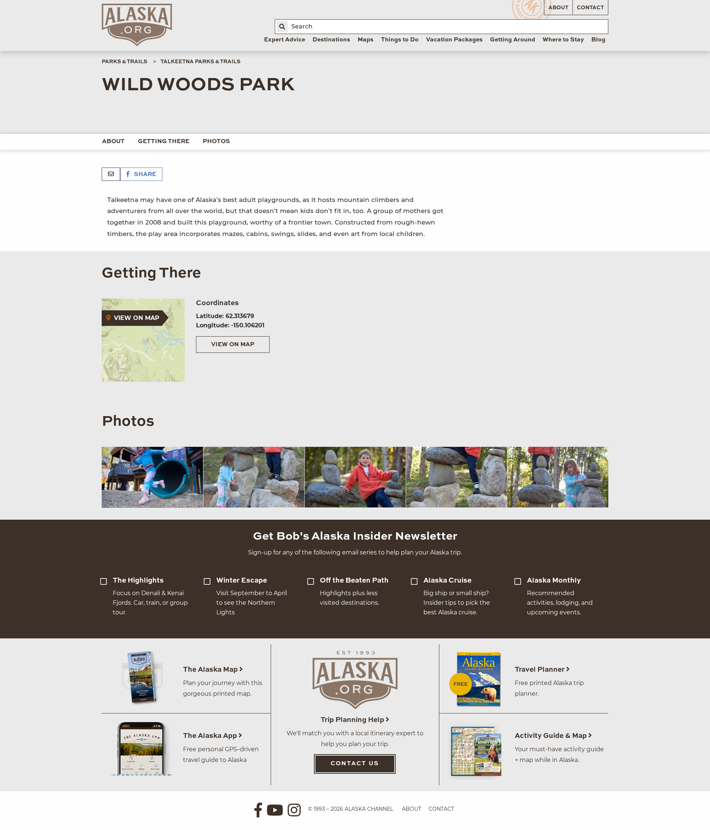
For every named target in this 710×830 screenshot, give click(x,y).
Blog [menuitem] (598, 40)
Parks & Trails (124, 61)
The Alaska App (211, 735)
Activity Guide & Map (551, 735)
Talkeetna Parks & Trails (200, 61)
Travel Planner (540, 669)
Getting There (163, 142)
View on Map (232, 345)
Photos (216, 142)
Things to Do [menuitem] (400, 40)
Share (144, 175)
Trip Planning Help (353, 719)
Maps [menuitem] (365, 40)
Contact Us (355, 764)
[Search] (282, 26)
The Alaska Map (211, 669)
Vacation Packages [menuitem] (454, 40)
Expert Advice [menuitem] (284, 40)
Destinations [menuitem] (331, 40)
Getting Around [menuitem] (512, 40)
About (558, 7)
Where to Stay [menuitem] (563, 40)
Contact (590, 7)
